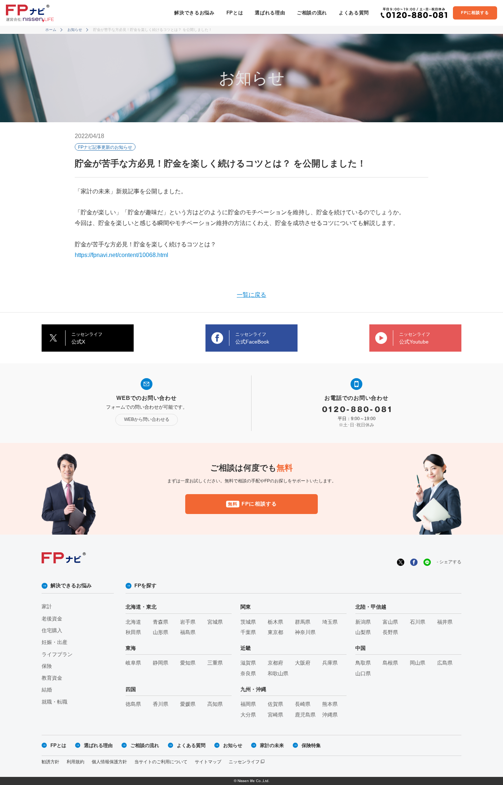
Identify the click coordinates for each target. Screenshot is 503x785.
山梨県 (363, 632)
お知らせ (74, 30)
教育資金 (52, 678)
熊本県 (330, 704)
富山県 (390, 622)
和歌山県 (278, 673)
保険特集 (311, 745)
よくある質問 (354, 12)
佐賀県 (275, 704)
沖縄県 (330, 715)
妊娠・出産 (54, 642)
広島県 (445, 663)
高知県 (215, 704)
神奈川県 (305, 632)
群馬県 (302, 622)
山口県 (363, 673)
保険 (47, 666)
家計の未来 (272, 745)
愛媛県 (188, 704)
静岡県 (160, 663)
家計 (47, 606)
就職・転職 (54, 702)
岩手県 (188, 622)
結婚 (47, 690)
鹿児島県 (305, 715)
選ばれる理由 (270, 12)
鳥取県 (363, 663)
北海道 (133, 622)
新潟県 (363, 622)
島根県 (390, 663)
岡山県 (417, 663)
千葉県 (248, 632)
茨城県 (248, 622)
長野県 (390, 632)
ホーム (50, 30)
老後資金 (52, 619)
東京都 (275, 632)
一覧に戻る (251, 295)
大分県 (248, 715)
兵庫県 (330, 663)
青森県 (160, 622)
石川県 (417, 622)
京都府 (275, 663)
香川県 (160, 704)
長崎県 (302, 704)
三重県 (215, 663)
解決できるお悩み (194, 12)
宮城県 (215, 622)
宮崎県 (275, 715)
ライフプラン (57, 654)
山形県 (160, 632)
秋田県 (133, 632)
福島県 (188, 632)
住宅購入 (52, 630)
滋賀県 (248, 663)
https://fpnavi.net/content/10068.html (121, 255)
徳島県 (133, 704)
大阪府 (302, 663)
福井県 (445, 622)
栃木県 (275, 622)
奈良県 (248, 673)
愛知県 (188, 663)
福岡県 (248, 704)
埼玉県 (330, 622)
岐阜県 (133, 663)
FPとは (234, 12)
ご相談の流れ (312, 12)
